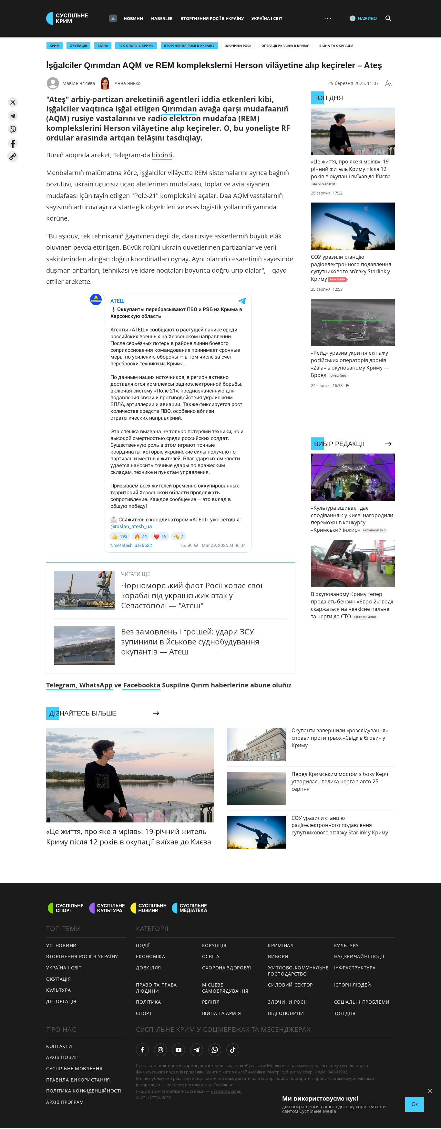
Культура (58, 990)
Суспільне (223, 1085)
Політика (148, 1002)
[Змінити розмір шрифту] (388, 83)
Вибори (278, 956)
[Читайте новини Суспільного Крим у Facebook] (142, 1049)
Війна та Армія (221, 1013)
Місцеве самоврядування (225, 988)
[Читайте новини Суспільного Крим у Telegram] (196, 1049)
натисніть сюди (226, 1091)
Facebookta (141, 685)
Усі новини (61, 945)
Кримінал (281, 945)
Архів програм (65, 1102)
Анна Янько (127, 83)
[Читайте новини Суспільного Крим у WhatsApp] (214, 1049)
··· (328, 18)
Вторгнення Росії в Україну (212, 18)
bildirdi (162, 155)
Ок (415, 1104)
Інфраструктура (355, 968)
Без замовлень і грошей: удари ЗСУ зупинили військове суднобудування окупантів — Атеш (190, 641)
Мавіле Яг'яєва (78, 83)
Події (143, 945)
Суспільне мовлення (74, 1068)
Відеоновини (286, 1013)
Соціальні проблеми (362, 1002)
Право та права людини (156, 988)
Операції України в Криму (285, 45)
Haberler (162, 18)
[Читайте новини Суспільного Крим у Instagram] (160, 1049)
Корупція (214, 945)
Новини (133, 18)
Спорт (144, 1013)
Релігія (211, 1002)
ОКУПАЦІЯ (78, 45)
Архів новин (62, 1057)
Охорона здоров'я (226, 968)
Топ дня (345, 1013)
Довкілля (148, 968)
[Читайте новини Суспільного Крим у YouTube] (178, 1049)
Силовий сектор (290, 985)
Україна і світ (266, 18)
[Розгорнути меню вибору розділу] (113, 18)
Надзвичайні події (359, 956)
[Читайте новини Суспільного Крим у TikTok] (232, 1049)
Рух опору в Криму (136, 45)
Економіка (150, 956)
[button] (12, 102)
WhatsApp (95, 685)
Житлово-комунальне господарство (298, 971)
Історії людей (352, 985)
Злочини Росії (238, 45)
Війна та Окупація (336, 45)
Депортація (61, 1001)
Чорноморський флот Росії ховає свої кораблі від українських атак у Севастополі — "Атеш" (191, 595)
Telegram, (62, 685)
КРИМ (54, 45)
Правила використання (78, 1080)
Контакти (59, 1046)
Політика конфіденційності (84, 1091)
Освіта (211, 956)
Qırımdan (179, 108)
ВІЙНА (102, 45)
